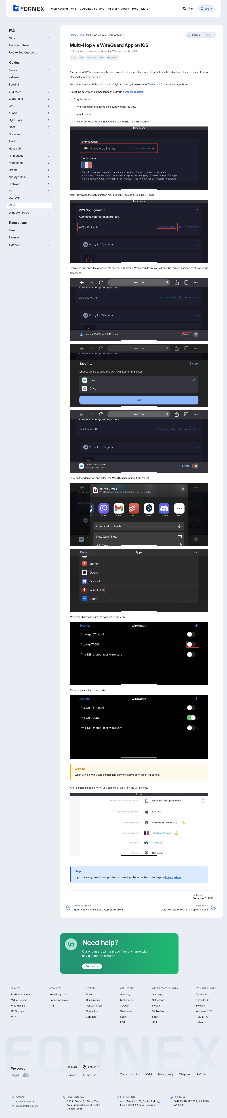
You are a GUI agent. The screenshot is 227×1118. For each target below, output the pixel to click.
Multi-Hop (112, 57)
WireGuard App (156, 84)
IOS (81, 57)
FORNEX (20, 1097)
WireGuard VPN (95, 57)
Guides (14, 62)
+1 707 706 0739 (25, 1101)
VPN (73, 57)
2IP (137, 787)
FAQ (12, 30)
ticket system (173, 877)
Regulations (18, 223)
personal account (133, 91)
